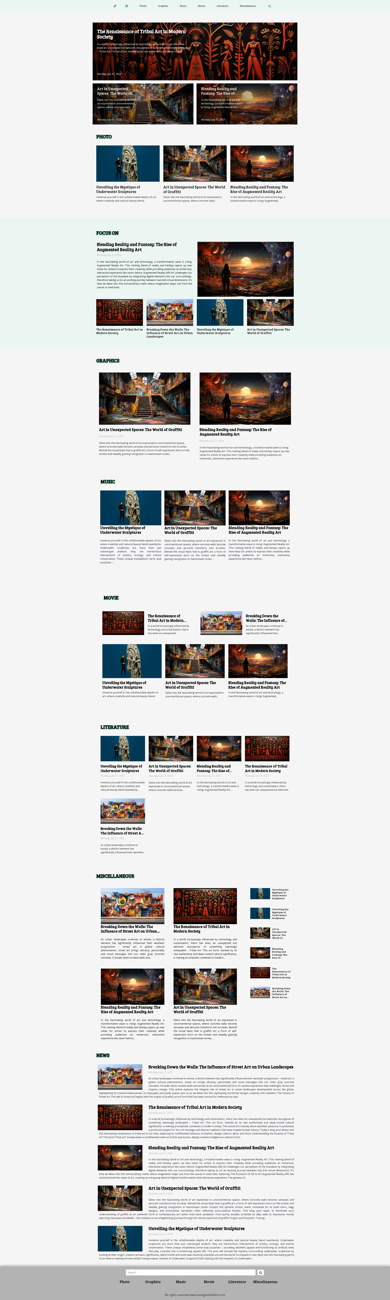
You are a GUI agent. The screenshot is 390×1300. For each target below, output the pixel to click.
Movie (201, 6)
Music (183, 6)
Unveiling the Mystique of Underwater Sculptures (118, 189)
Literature (222, 6)
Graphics (163, 6)
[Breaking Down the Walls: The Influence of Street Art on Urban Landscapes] (170, 312)
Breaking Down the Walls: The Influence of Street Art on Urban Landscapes (170, 332)
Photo (143, 6)
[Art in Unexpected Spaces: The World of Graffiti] (143, 103)
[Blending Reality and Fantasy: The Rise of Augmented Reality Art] (247, 103)
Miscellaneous (248, 6)
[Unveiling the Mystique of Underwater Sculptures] (128, 163)
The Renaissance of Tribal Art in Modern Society (141, 34)
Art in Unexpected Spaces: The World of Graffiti (114, 93)
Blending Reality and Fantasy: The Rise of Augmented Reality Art (220, 93)
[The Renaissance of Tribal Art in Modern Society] (195, 51)
